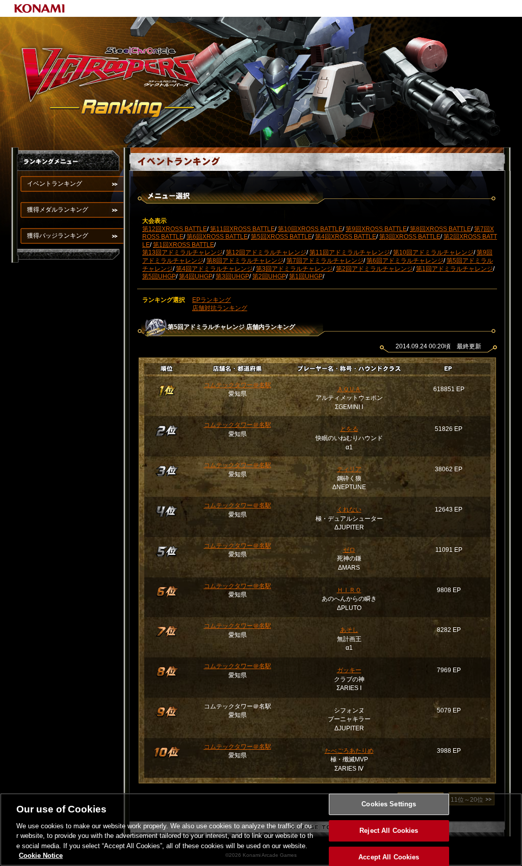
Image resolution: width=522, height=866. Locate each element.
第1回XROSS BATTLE (183, 244)
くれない (349, 509)
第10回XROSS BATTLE (310, 229)
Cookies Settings (388, 804)
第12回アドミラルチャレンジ (266, 252)
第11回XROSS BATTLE (242, 229)
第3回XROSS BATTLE (409, 236)
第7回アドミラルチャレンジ (324, 260)
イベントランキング (54, 183)
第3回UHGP (232, 276)
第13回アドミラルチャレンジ (182, 252)
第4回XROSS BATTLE (345, 236)
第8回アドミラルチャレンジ (244, 260)
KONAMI (39, 8)
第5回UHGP (159, 276)
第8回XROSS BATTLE (440, 229)
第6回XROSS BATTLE (217, 236)
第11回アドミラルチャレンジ (349, 252)
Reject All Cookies (388, 830)
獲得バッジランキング (57, 235)
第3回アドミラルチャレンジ (294, 268)
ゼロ (349, 549)
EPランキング (211, 299)
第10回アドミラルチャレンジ (433, 252)
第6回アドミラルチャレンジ (405, 260)
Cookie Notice (41, 855)
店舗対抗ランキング (219, 308)
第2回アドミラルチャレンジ (374, 268)
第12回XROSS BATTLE (174, 229)
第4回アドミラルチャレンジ (214, 268)
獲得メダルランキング (57, 209)
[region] (261, 829)
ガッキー (349, 670)
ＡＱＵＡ (349, 389)
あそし (349, 629)
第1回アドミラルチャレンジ (454, 268)
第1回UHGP (306, 276)
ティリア (349, 469)
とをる (349, 428)
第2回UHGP (269, 276)
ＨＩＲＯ (349, 590)
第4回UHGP (196, 276)
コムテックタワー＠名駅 (237, 385)
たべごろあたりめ (349, 750)
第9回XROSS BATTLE (376, 229)
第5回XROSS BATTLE (281, 236)
